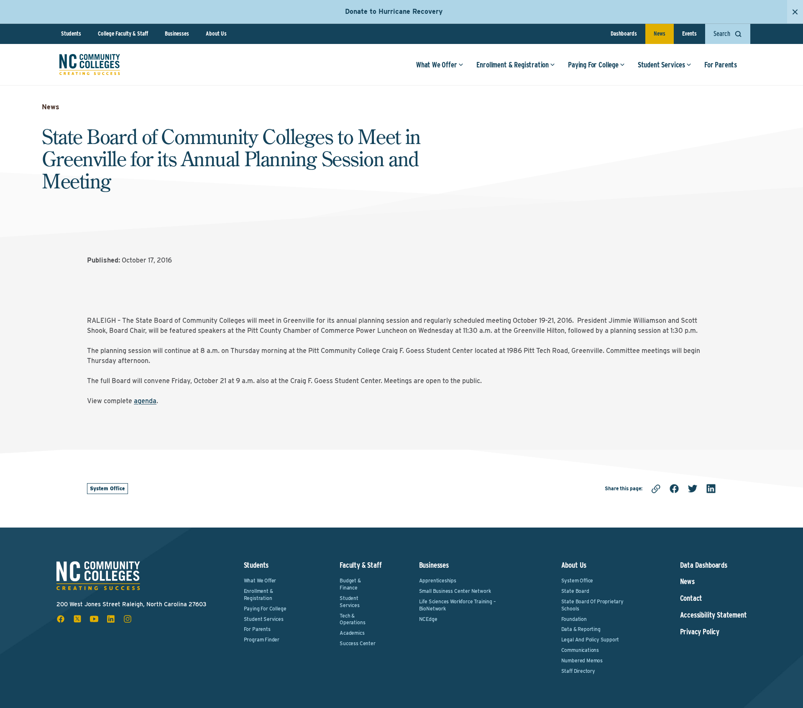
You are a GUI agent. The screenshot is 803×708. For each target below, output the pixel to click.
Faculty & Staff (360, 565)
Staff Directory (578, 671)
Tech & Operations (352, 619)
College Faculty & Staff (123, 33)
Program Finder (261, 639)
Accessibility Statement (713, 615)
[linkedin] (711, 489)
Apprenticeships (437, 580)
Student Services (661, 64)
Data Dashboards (703, 565)
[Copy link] (656, 489)
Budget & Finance (350, 584)
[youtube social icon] (94, 619)
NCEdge (428, 619)
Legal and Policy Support (590, 639)
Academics (352, 633)
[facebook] (674, 489)
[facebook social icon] (60, 619)
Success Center (357, 643)
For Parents (720, 64)
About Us (216, 33)
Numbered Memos (582, 660)
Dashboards (624, 33)
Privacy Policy (699, 632)
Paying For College (593, 64)
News (659, 33)
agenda (145, 401)
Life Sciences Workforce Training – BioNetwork (457, 605)
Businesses (177, 33)
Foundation (574, 619)
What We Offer (436, 64)
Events (689, 33)
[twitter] (693, 489)
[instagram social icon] (127, 619)
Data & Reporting (581, 629)
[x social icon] (77, 619)
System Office (107, 488)
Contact (691, 598)
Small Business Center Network (455, 591)
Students (71, 33)
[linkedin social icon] (111, 619)
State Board (575, 591)
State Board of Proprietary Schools (592, 605)
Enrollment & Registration (512, 64)
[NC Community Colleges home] (89, 64)
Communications (580, 650)
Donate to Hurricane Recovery (393, 11)
